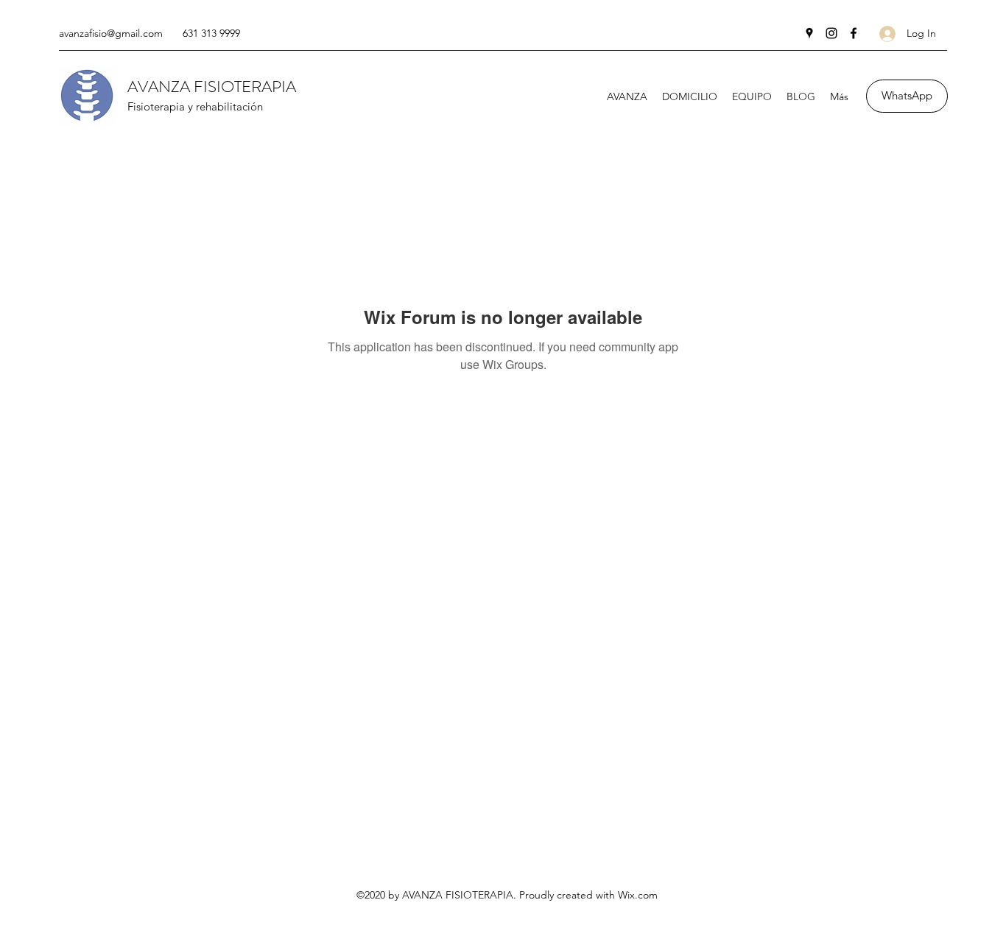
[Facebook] (853, 33)
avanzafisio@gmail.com (111, 33)
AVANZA (160, 86)
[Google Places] (809, 33)
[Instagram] (831, 33)
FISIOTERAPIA (245, 86)
